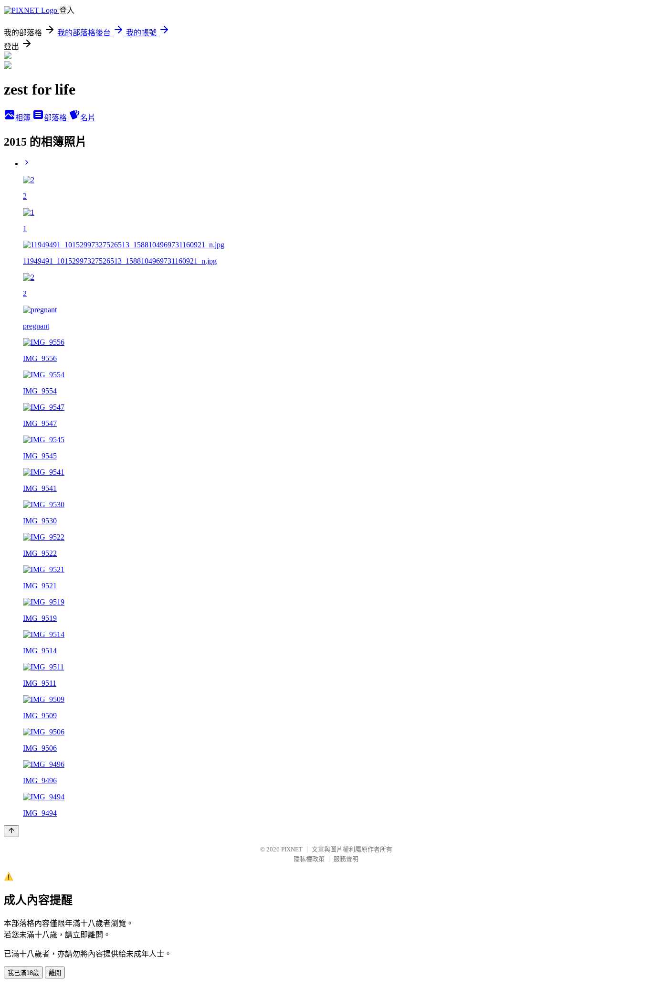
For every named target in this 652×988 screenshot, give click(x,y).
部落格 (56, 118)
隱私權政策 (309, 858)
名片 (87, 118)
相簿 (23, 118)
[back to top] (11, 831)
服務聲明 (346, 858)
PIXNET (292, 849)
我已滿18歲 (23, 973)
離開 (55, 973)
